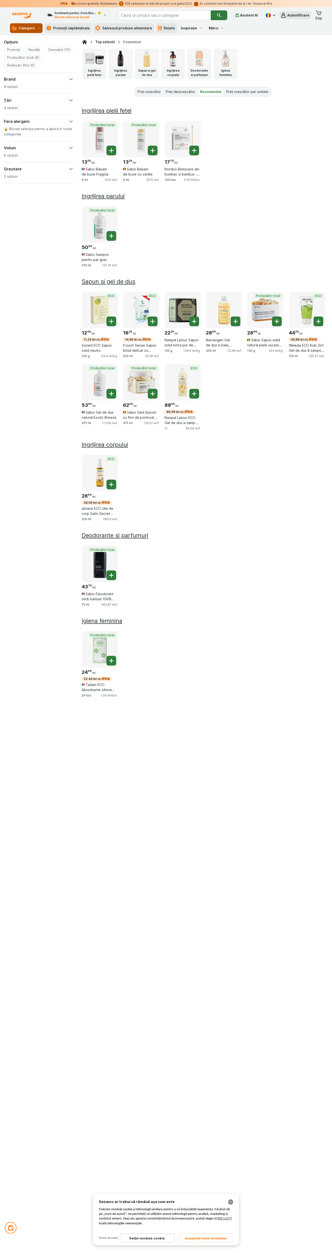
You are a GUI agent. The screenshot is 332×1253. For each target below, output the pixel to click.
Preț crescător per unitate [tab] (247, 92)
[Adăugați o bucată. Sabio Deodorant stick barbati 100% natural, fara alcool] (111, 575)
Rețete (169, 28)
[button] (295, 15)
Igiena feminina (102, 620)
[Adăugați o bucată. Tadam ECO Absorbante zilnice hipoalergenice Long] (111, 661)
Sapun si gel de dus (108, 281)
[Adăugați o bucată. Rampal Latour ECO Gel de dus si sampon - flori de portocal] (194, 394)
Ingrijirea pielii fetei (106, 110)
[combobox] (165, 15)
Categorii (27, 28)
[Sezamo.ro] (84, 42)
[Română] (270, 15)
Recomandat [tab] (210, 92)
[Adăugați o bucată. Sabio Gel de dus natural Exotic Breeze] (111, 394)
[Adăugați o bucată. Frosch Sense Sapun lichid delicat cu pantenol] (152, 321)
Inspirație (189, 28)
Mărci (213, 28)
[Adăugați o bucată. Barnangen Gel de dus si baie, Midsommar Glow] (235, 321)
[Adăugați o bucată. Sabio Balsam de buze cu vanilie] (152, 150)
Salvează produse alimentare (127, 28)
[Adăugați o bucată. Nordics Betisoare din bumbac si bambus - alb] (194, 150)
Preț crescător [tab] (149, 92)
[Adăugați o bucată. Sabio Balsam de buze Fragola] (111, 150)
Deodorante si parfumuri (115, 535)
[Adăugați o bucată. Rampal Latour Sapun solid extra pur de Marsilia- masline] (194, 321)
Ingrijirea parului (103, 196)
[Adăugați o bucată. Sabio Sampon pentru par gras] (111, 236)
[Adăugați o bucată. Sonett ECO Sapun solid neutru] (111, 321)
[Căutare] (219, 15)
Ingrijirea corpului (105, 444)
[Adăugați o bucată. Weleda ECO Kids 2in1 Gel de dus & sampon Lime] (318, 321)
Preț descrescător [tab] (180, 92)
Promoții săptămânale (71, 28)
